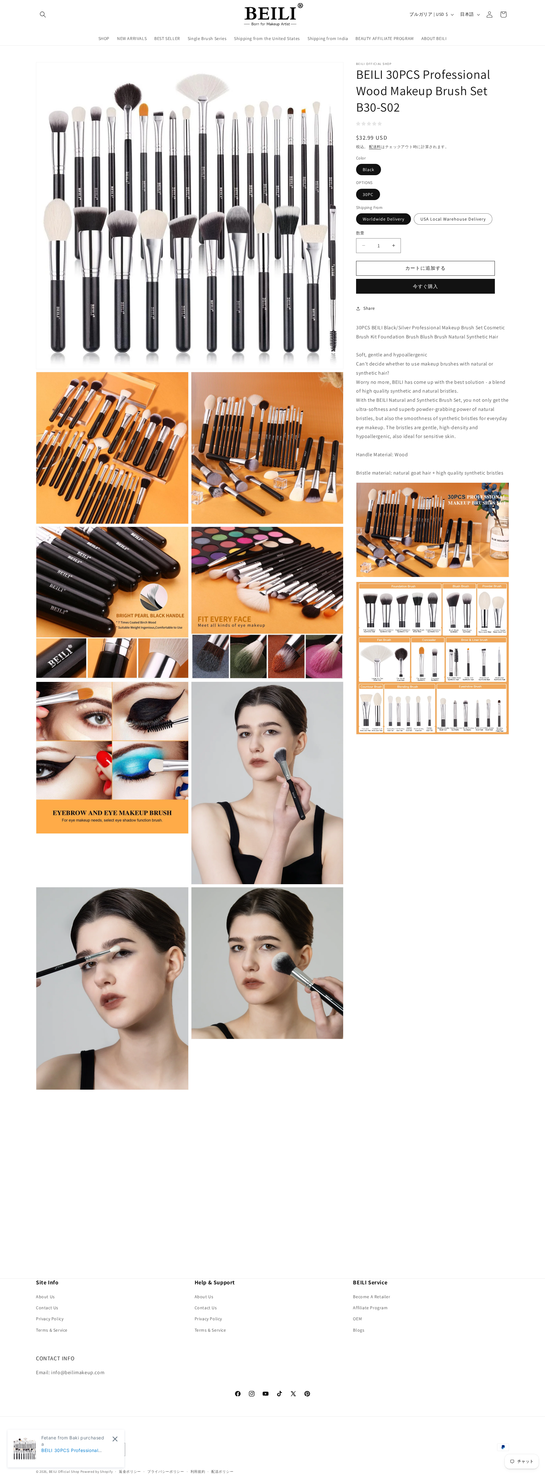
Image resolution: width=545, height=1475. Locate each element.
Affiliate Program (370, 1308)
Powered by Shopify (96, 1472)
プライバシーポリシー (165, 1471)
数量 (360, 233)
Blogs (358, 1330)
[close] (115, 1439)
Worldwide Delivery (383, 219)
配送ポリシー (222, 1471)
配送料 (375, 146)
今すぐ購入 (425, 286)
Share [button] (369, 308)
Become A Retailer (371, 1296)
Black (368, 169)
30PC (368, 194)
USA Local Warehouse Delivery (453, 219)
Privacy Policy (49, 1319)
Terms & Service (51, 1330)
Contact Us (47, 1308)
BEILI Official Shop (64, 1472)
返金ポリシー (130, 1471)
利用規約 (197, 1471)
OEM (357, 1319)
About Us (45, 1296)
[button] (43, 14)
